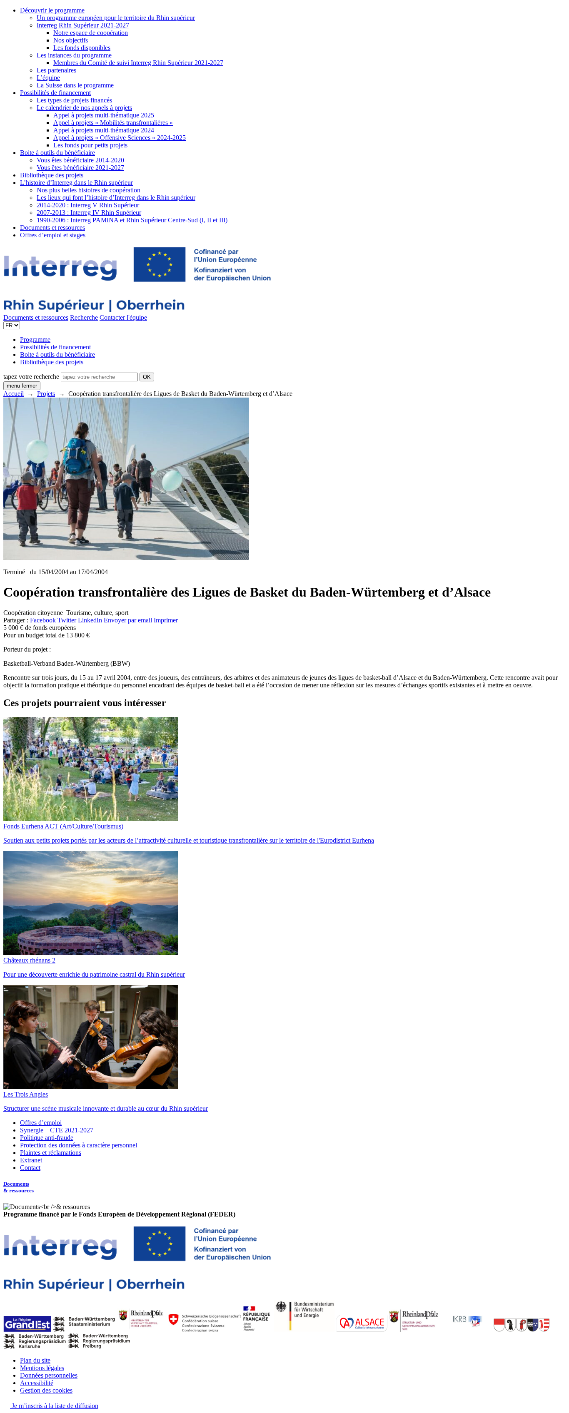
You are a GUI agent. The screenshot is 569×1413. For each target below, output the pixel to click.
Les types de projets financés (74, 100)
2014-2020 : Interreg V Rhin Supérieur (88, 205)
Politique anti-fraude (46, 1137)
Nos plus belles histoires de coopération (88, 190)
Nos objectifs (70, 40)
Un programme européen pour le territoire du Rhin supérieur (116, 17)
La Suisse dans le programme (75, 85)
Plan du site (35, 1360)
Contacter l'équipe (123, 317)
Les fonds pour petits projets (90, 145)
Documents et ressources (52, 227)
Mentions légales (42, 1367)
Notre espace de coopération (90, 32)
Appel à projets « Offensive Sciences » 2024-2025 (119, 137)
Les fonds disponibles (81, 47)
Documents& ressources (18, 1187)
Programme (35, 339)
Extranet (31, 1160)
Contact (30, 1167)
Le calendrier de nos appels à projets (84, 107)
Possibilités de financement (55, 92)
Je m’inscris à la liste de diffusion (54, 1405)
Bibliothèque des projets (51, 175)
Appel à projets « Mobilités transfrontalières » (113, 122)
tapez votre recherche (31, 376)
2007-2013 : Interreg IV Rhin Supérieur (89, 212)
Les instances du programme (74, 55)
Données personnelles (48, 1375)
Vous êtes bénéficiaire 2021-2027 (80, 167)
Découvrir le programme (52, 10)
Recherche (84, 317)
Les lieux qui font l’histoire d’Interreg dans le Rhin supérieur (116, 197)
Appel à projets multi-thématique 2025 (103, 115)
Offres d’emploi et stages (52, 235)
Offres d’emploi (41, 1122)
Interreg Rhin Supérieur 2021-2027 (83, 25)
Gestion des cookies (46, 1390)
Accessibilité (36, 1382)
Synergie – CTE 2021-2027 (56, 1130)
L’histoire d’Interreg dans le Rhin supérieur (76, 182)
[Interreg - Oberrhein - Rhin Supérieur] (137, 309)
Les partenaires (56, 70)
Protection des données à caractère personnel (78, 1145)
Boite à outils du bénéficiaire (57, 152)
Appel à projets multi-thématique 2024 (103, 130)
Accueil (13, 393)
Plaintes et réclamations (50, 1152)
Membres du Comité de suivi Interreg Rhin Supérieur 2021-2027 (138, 62)
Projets (46, 393)
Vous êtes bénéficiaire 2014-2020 (80, 160)
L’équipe (48, 77)
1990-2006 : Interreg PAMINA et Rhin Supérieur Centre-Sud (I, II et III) (132, 220)
